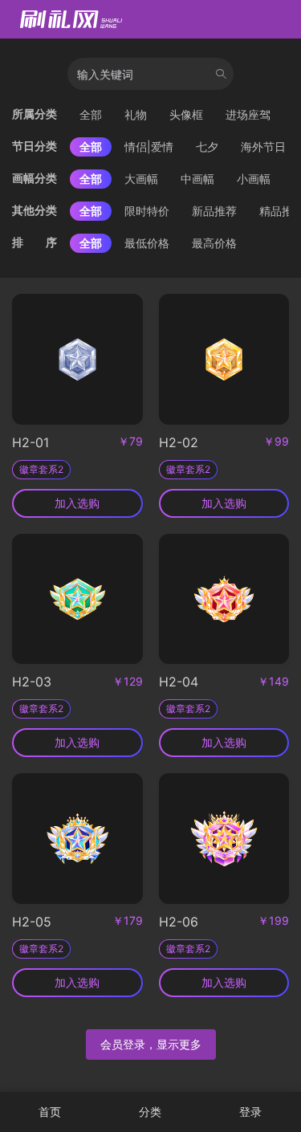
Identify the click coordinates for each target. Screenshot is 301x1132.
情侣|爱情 (148, 146)
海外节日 (263, 146)
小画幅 (253, 178)
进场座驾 (248, 114)
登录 (250, 1111)
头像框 (186, 114)
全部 (90, 114)
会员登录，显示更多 (150, 1044)
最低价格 (146, 243)
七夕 (207, 146)
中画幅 (197, 178)
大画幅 (141, 178)
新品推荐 (214, 211)
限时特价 (146, 211)
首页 (50, 1111)
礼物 (135, 114)
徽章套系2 (41, 469)
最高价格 (214, 243)
